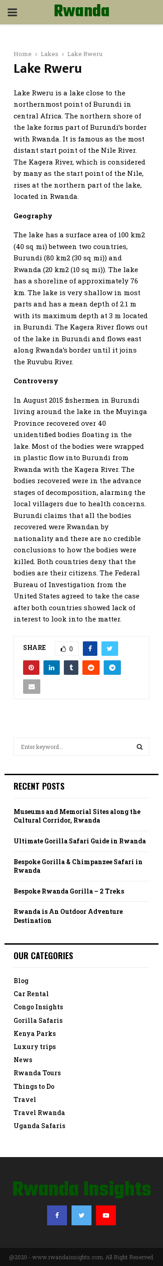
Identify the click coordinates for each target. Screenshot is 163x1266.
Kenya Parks (35, 1033)
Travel (25, 1099)
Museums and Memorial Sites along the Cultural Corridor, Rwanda (77, 816)
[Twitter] (81, 1215)
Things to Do (34, 1086)
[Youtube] (106, 1215)
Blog (21, 980)
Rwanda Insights (81, 23)
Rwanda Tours (37, 1072)
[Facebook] (57, 1215)
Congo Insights (38, 1006)
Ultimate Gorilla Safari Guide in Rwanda (80, 841)
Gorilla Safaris (38, 1020)
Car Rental (31, 993)
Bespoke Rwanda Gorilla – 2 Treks (69, 891)
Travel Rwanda (39, 1112)
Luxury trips (35, 1046)
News (23, 1059)
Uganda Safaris (39, 1125)
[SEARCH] (139, 747)
